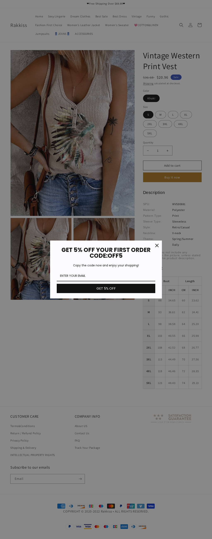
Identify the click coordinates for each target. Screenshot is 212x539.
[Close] (157, 245)
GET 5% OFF (106, 288)
